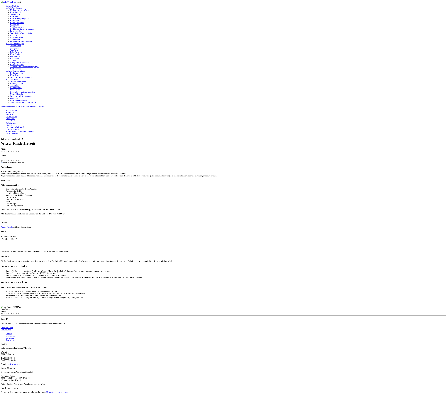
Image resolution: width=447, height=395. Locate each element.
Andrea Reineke (7, 227)
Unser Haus (14, 25)
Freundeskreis (15, 31)
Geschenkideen (16, 35)
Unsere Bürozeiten (17, 94)
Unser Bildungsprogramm (19, 18)
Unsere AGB (10, 336)
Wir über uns (17, 8)
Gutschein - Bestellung (18, 100)
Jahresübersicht (15, 46)
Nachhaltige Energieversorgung (22, 29)
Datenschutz (10, 340)
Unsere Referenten (17, 23)
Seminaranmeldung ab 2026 (11, 106)
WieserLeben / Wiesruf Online (21, 33)
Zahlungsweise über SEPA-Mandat (23, 102)
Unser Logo (14, 16)
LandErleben (15, 56)
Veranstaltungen (18, 44)
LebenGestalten (16, 52)
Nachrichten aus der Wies (19, 10)
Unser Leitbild (15, 12)
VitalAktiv (14, 60)
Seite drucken (6, 330)
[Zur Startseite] (8, 2)
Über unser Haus (7, 328)
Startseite (15, 6)
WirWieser (14, 50)
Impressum (14, 98)
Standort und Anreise (18, 81)
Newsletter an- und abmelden (57, 392)
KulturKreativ (15, 58)
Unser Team (14, 21)
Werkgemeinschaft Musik (19, 63)
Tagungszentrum (18, 71)
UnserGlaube (15, 54)
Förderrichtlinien (16, 69)
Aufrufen (9, 6)
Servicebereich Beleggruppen (21, 77)
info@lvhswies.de (13, 364)
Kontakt (15, 79)
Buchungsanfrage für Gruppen (33, 106)
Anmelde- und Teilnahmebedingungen (24, 67)
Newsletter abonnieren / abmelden (22, 92)
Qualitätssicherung (17, 27)
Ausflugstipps (15, 39)
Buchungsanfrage (16, 73)
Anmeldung (14, 48)
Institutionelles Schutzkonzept (21, 42)
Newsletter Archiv (17, 37)
